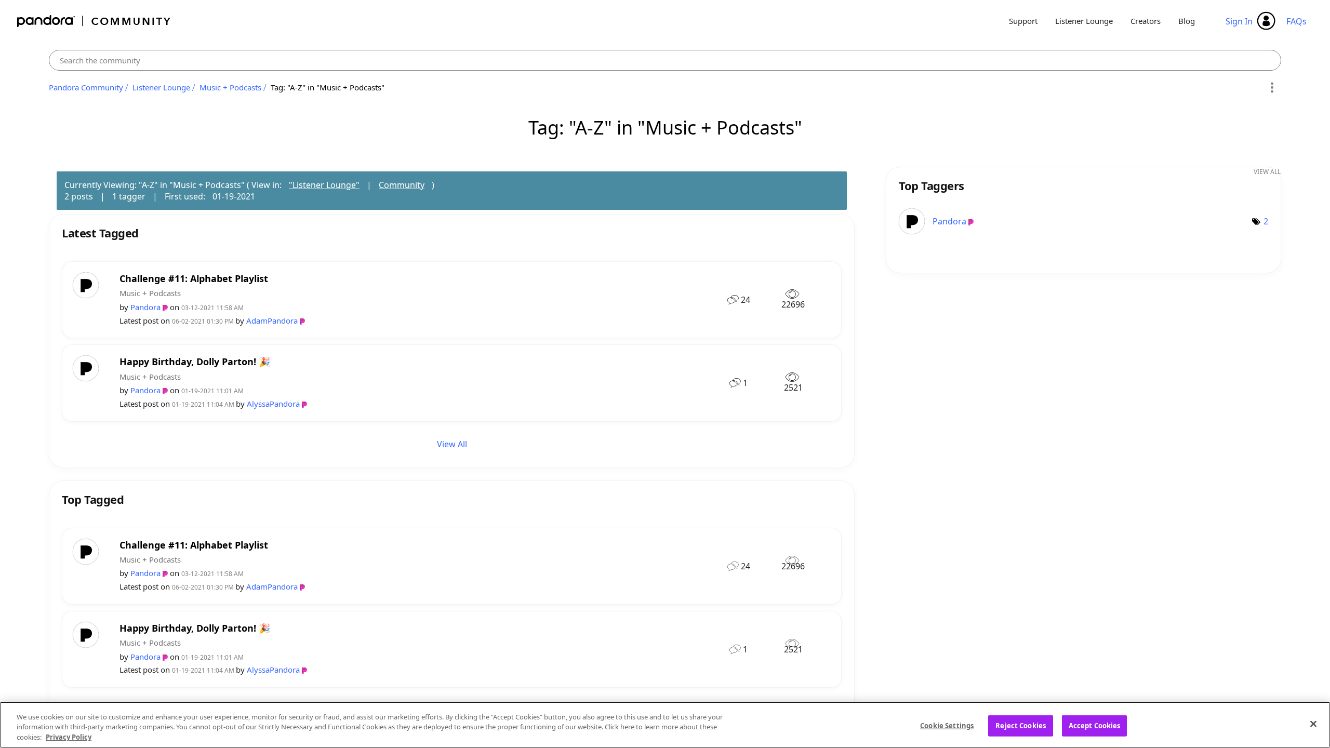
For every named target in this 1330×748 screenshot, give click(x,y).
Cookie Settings (947, 725)
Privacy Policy (68, 737)
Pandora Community (94, 21)
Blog (1186, 21)
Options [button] (1271, 88)
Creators (1145, 21)
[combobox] (665, 60)
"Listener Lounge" (324, 185)
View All (452, 444)
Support (1023, 21)
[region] (665, 725)
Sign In (1239, 21)
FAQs (1296, 21)
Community (401, 185)
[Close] (1313, 723)
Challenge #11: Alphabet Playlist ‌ (195, 279)
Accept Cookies (1095, 725)
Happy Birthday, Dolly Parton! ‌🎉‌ (194, 362)
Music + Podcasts (230, 87)
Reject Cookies (1020, 725)
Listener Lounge (1084, 21)
